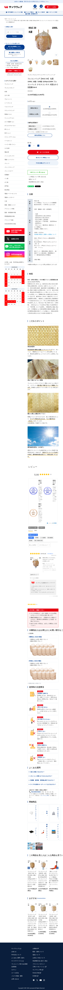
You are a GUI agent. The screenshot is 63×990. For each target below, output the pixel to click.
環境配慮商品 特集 (10, 216)
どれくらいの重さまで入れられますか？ (41, 776)
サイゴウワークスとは (17, 961)
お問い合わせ (15, 979)
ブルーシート (8, 99)
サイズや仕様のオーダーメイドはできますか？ (43, 784)
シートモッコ (8, 103)
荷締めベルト (8, 114)
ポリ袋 (6, 182)
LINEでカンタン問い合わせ (37, 172)
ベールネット (8, 140)
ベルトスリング (9, 106)
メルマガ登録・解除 (17, 976)
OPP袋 (6, 186)
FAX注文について (16, 954)
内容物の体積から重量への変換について (45, 234)
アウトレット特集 (9, 208)
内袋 (6, 91)
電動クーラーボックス (11, 193)
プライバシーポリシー (39, 964)
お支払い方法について (39, 957)
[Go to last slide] (29, 868)
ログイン (13, 969)
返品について (36, 954)
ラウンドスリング (9, 110)
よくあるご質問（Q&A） (18, 957)
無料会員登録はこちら (39, 135)
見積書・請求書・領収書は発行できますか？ (42, 780)
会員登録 (13, 966)
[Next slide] (57, 868)
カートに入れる (44, 152)
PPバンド (7, 129)
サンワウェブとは (16, 948)
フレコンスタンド (9, 87)
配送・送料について (38, 951)
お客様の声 (36, 948)
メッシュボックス (9, 155)
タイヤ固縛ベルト (9, 121)
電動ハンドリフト (9, 159)
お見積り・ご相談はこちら (14, 70)
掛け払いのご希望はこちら (43, 157)
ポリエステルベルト (10, 125)
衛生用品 (7, 189)
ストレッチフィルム (10, 137)
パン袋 (6, 178)
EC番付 (35, 976)
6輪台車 (7, 152)
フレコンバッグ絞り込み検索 (19, 964)
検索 (15, 36)
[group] (32, 876)
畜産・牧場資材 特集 (10, 212)
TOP (6, 19)
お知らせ (13, 951)
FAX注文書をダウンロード (43, 163)
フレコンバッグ (12, 19)
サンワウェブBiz (45, 795)
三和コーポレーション (39, 966)
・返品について (32, 179)
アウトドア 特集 (9, 220)
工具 (6, 201)
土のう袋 (7, 95)
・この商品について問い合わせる (37, 176)
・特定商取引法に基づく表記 (36, 182)
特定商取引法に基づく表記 (40, 961)
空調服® (7, 174)
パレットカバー (9, 171)
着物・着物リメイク (10, 205)
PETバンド (8, 133)
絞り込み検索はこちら (14, 47)
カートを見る (15, 972)
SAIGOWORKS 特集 (10, 223)
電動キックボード (9, 197)
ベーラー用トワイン (10, 144)
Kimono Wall (36, 972)
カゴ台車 (7, 148)
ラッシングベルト (9, 118)
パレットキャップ (9, 167)
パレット (7, 163)
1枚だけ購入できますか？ (37, 772)
